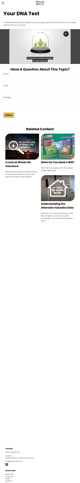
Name (6, 74)
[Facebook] (6, 464)
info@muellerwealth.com (14, 461)
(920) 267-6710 (15, 452)
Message (7, 97)
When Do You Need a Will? (57, 162)
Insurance (8, 481)
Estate (7, 479)
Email (5, 86)
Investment (9, 476)
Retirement (9, 474)
